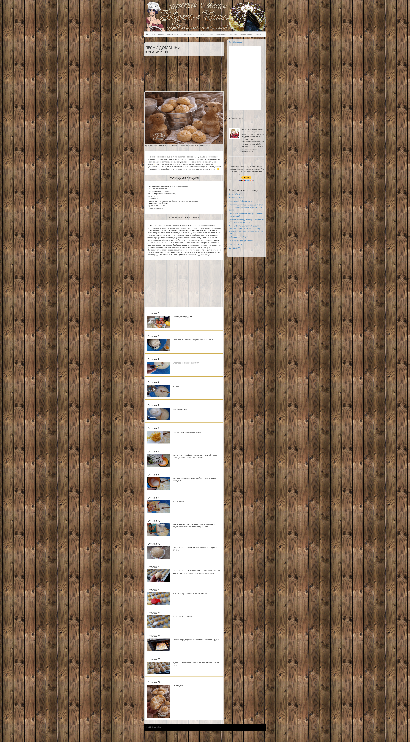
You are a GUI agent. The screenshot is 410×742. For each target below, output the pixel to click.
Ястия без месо (187, 34)
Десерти (200, 34)
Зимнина (233, 34)
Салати (161, 34)
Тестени (210, 34)
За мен (258, 34)
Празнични (221, 34)
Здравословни (246, 34)
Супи (153, 34)
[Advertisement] (183, 73)
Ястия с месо (172, 34)
